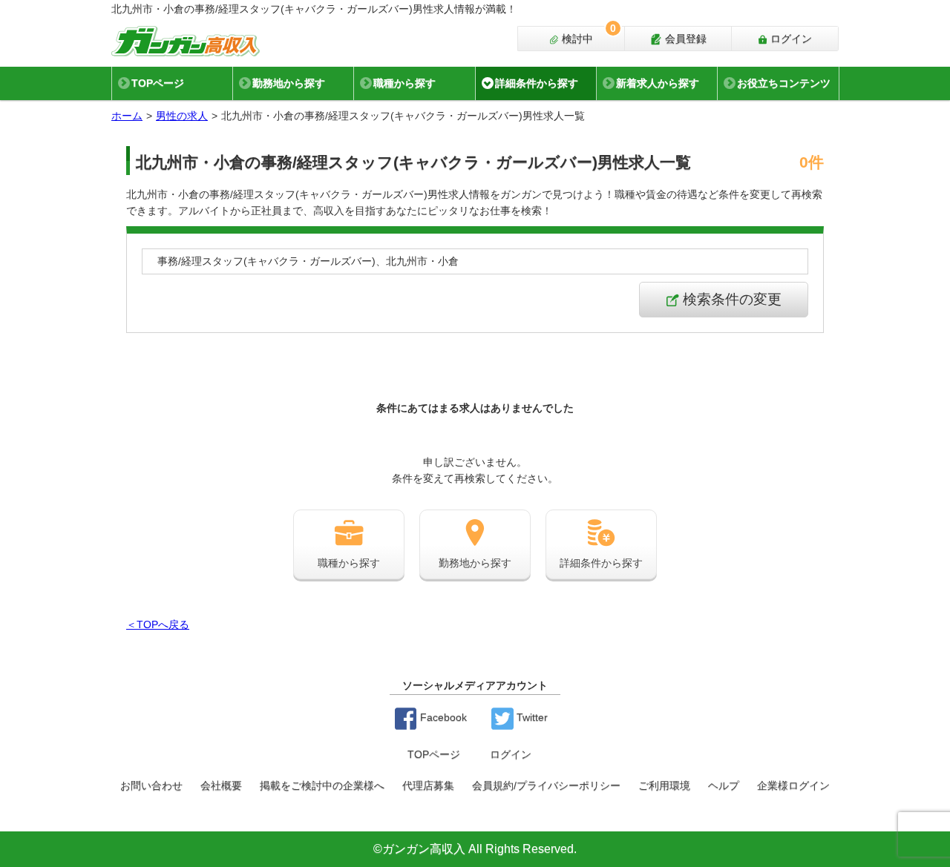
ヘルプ (723, 785)
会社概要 (221, 785)
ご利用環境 (664, 785)
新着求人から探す (657, 83)
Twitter (531, 717)
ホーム (126, 116)
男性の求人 (182, 116)
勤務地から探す (288, 83)
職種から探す (404, 83)
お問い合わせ (151, 785)
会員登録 (684, 38)
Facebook (442, 717)
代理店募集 (428, 785)
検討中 (587, 35)
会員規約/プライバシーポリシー (546, 785)
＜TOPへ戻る (157, 624)
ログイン (789, 38)
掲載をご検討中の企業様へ (322, 785)
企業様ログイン (793, 785)
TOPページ (157, 83)
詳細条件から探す (536, 83)
